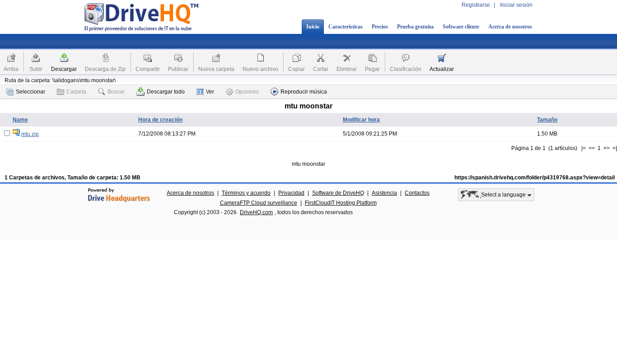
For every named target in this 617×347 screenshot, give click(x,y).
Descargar (64, 69)
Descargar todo (166, 92)
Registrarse (476, 5)
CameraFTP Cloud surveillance (258, 203)
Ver (210, 92)
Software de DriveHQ (338, 193)
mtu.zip (30, 134)
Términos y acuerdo (246, 193)
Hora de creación (160, 120)
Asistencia (384, 193)
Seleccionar (30, 92)
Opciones (247, 92)
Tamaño (547, 120)
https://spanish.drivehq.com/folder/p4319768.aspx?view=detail (534, 177)
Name (20, 120)
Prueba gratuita (415, 26)
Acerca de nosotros (510, 26)
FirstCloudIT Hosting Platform (341, 203)
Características (345, 26)
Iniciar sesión (516, 5)
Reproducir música (303, 92)
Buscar (116, 92)
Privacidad (291, 193)
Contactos (417, 193)
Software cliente (461, 26)
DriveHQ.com (256, 212)
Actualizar (442, 69)
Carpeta (76, 92)
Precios (380, 26)
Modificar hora (361, 120)
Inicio (312, 26)
